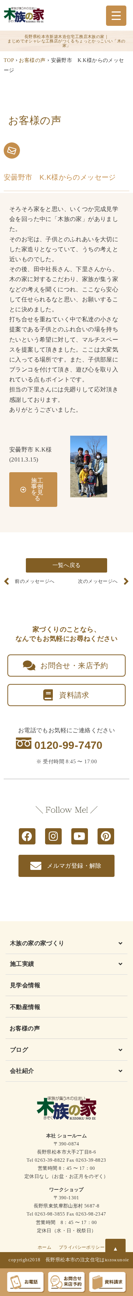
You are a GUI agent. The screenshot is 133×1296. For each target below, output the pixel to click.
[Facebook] (27, 836)
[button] (66, 945)
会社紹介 (22, 1071)
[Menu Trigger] (116, 16)
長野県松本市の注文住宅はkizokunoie (87, 1259)
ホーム (44, 1247)
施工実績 (22, 964)
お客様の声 (32, 60)
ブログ (19, 1050)
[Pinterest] (106, 836)
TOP (9, 60)
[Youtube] (79, 836)
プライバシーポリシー (82, 1247)
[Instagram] (53, 836)
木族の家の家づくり (37, 943)
